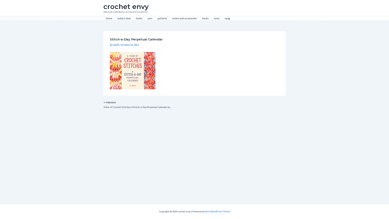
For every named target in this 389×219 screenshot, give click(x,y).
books (205, 18)
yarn (150, 18)
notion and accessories (184, 18)
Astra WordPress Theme (217, 211)
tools (216, 18)
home (109, 18)
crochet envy (126, 6)
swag (227, 18)
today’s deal (124, 18)
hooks (139, 18)
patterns (162, 18)
